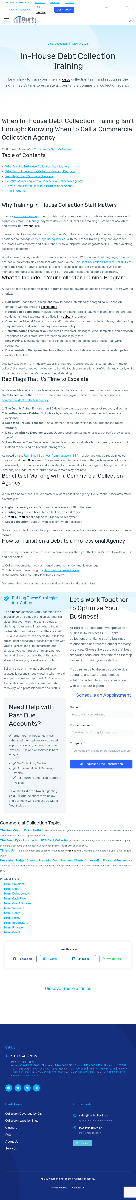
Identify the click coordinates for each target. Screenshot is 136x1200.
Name (74, 707)
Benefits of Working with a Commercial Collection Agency (44, 181)
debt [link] (66, 79)
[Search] (127, 7)
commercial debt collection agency (25, 400)
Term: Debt (11, 888)
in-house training (25, 216)
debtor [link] (67, 316)
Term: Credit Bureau (17, 903)
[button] (24, 958)
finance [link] (15, 612)
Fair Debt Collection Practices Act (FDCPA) (104, 262)
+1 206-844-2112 (28, 1075)
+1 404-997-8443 (29, 1065)
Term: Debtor (13, 913)
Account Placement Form (61, 570)
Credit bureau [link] (15, 517)
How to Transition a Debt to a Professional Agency (39, 186)
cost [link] (16, 395)
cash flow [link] (27, 460)
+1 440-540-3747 (63, 1065)
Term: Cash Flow (15, 898)
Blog (50, 43)
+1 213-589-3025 (76, 1068)
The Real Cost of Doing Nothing (22, 830)
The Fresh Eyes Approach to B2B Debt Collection (34, 840)
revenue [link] (27, 226)
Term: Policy (12, 917)
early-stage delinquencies (48, 239)
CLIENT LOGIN (64, 9)
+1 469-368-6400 (92, 1065)
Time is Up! (8, 850)
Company (77, 743)
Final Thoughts (15, 190)
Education (61, 43)
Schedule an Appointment (103, 695)
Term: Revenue (14, 908)
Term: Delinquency (16, 893)
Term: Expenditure (16, 922)
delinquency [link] (49, 306)
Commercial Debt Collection (53, 149)
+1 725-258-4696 (41, 1068)
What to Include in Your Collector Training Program (40, 171)
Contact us (78, 1187)
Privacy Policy (59, 1187)
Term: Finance (13, 927)
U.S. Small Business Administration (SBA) (52, 455)
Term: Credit (12, 932)
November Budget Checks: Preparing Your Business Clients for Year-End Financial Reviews (64, 860)
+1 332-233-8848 (53, 1072)
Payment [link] (41, 11)
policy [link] (71, 326)
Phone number (80, 725)
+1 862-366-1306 (84, 1072)
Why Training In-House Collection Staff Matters (37, 166)
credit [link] (69, 850)
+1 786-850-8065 (105, 1068)
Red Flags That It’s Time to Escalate (29, 176)
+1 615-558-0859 (20, 1072)
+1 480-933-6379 (115, 1072)
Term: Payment (14, 884)
